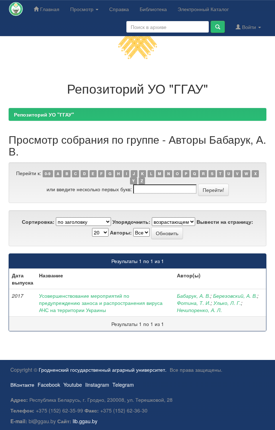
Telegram (123, 384)
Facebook (49, 384)
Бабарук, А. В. (193, 295)
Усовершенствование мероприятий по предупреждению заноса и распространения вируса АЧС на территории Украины (101, 302)
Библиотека (153, 9)
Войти (249, 26)
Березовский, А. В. (235, 295)
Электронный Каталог (203, 9)
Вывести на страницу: (225, 221)
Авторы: (121, 232)
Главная (49, 9)
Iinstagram (97, 384)
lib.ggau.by (85, 421)
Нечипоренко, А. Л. (199, 309)
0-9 (47, 173)
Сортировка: (38, 221)
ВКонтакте (22, 384)
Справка (119, 9)
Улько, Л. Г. (227, 302)
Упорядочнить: (131, 221)
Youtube (72, 384)
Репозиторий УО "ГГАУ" (44, 114)
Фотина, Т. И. (194, 302)
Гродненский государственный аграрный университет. (103, 369)
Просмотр (82, 9)
